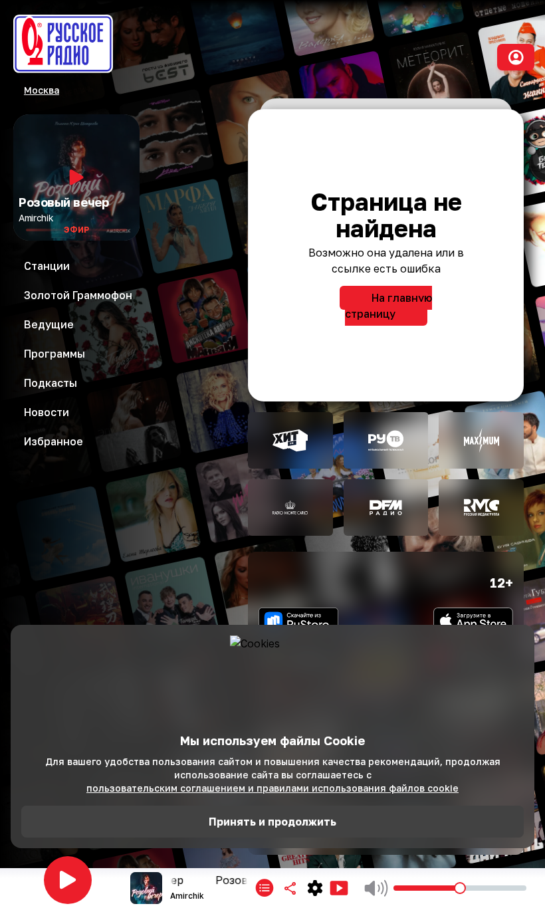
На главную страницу (388, 305)
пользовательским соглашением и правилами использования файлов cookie (272, 788)
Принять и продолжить (272, 821)
